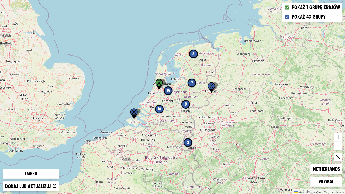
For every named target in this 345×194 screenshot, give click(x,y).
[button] (134, 113)
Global (328, 182)
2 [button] (188, 142)
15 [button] (168, 90)
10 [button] (159, 109)
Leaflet (302, 191)
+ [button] (338, 137)
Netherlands (326, 169)
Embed (31, 173)
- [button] (338, 145)
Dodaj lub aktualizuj (28, 186)
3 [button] (193, 53)
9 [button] (186, 104)
